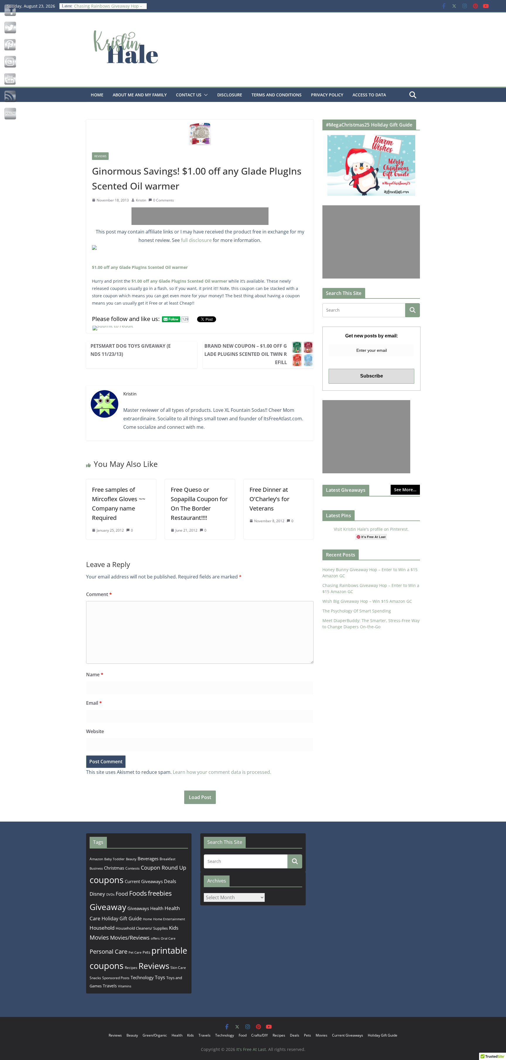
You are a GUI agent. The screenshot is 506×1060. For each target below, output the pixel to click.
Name (94, 674)
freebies (160, 893)
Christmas (114, 868)
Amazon (96, 858)
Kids (173, 927)
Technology (142, 977)
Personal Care (108, 951)
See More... (405, 489)
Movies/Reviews (130, 937)
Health (156, 908)
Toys (160, 977)
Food (122, 893)
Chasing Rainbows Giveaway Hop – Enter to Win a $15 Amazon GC (108, 8)
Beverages (148, 858)
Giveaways (138, 908)
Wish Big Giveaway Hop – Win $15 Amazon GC (367, 601)
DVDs (110, 894)
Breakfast (167, 858)
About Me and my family (140, 95)
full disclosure (196, 240)
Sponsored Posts (115, 977)
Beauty (131, 859)
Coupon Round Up (163, 867)
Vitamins (124, 986)
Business (96, 868)
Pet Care (135, 952)
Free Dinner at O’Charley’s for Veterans (269, 499)
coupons (107, 880)
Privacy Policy (327, 95)
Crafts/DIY (259, 1035)
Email (94, 703)
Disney (97, 893)
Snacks (95, 977)
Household (102, 927)
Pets (146, 952)
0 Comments (163, 200)
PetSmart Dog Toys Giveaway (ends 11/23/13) (130, 350)
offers (155, 938)
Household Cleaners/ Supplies (142, 928)
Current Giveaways (144, 881)
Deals (170, 881)
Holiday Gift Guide (122, 918)
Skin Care (178, 967)
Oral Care (168, 938)
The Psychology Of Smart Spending (356, 611)
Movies (99, 937)
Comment (99, 594)
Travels (110, 986)
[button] (204, 95)
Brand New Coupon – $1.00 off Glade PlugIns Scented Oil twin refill (245, 354)
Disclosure (229, 95)
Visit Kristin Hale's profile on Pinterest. (371, 529)
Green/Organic (155, 1035)
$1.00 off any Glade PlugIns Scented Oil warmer (140, 267)
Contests (132, 868)
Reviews (100, 156)
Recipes (131, 967)
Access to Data (369, 95)
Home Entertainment (169, 919)
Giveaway (108, 906)
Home (97, 95)
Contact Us (188, 95)
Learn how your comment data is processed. (222, 772)
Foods (138, 893)
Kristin (141, 200)
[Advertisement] (200, 216)
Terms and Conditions (277, 95)
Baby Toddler (114, 859)
